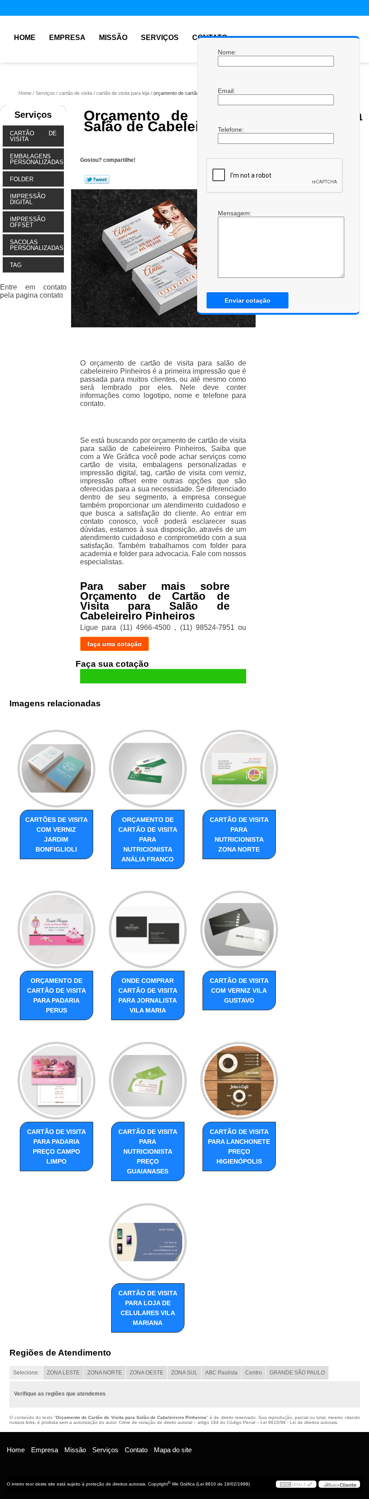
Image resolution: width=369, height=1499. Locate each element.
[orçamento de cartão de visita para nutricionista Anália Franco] (148, 764)
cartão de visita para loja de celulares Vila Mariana (147, 1307)
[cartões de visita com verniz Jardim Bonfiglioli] (56, 764)
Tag (16, 265)
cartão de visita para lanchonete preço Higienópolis (239, 1146)
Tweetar (97, 179)
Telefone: (227, 129)
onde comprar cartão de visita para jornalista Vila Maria (147, 995)
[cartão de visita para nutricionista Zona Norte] (239, 764)
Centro (253, 1373)
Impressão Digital (27, 199)
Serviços (160, 37)
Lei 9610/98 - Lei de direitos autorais (299, 1422)
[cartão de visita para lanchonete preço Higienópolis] (239, 1077)
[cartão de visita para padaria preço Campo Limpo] (56, 1077)
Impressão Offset (27, 222)
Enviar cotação (247, 300)
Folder (21, 179)
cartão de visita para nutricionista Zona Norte (239, 834)
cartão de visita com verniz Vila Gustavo (239, 990)
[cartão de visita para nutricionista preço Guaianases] (148, 1077)
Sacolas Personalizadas (36, 245)
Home (25, 37)
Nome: (227, 52)
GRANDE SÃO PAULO (297, 1373)
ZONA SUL (184, 1373)
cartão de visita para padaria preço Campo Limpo (56, 1146)
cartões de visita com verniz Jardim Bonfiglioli (56, 834)
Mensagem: (227, 244)
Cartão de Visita (33, 136)
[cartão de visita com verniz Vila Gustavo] (239, 925)
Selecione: (26, 1373)
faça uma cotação (114, 643)
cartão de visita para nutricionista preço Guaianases (147, 1151)
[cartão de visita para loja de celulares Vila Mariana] (148, 1237)
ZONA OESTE (146, 1373)
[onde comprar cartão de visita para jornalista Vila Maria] (148, 925)
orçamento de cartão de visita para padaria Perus (56, 995)
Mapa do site (173, 1450)
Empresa (67, 37)
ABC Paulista (221, 1373)
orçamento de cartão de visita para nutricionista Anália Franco (147, 839)
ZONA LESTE (63, 1373)
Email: (227, 90)
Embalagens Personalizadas (36, 159)
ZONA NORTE (104, 1373)
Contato (136, 1450)
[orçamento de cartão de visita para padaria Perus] (56, 925)
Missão (113, 37)
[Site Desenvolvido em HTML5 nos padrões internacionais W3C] (296, 1484)
